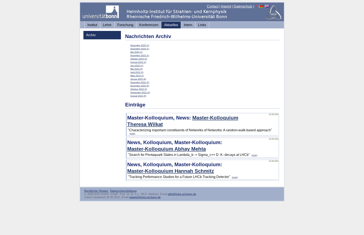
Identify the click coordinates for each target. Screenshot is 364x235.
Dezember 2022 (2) (139, 82)
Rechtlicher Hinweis (96, 191)
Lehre (107, 25)
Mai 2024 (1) (136, 52)
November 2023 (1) (139, 55)
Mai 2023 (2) (136, 69)
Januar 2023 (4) (138, 79)
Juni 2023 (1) (136, 65)
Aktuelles (171, 25)
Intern (188, 25)
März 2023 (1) (137, 75)
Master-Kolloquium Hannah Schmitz (170, 171)
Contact (212, 6)
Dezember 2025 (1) (139, 45)
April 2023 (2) (136, 72)
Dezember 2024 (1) (139, 49)
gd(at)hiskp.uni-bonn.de (182, 194)
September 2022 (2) (140, 92)
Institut (92, 25)
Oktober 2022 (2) (138, 89)
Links (202, 25)
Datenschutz (243, 6)
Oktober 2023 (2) (138, 59)
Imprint (226, 6)
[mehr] (132, 134)
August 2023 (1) (138, 62)
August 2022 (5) (138, 96)
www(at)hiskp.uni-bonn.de (145, 197)
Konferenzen (148, 25)
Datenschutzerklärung (123, 191)
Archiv (91, 35)
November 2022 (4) (139, 86)
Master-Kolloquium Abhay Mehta (166, 149)
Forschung (125, 25)
